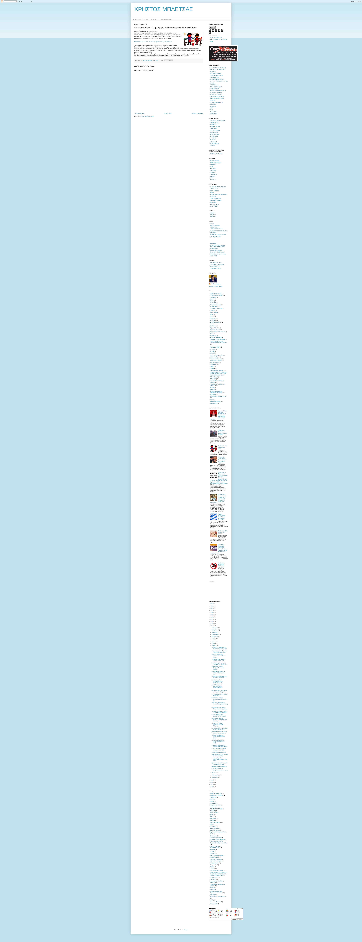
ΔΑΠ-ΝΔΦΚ (213, 326)
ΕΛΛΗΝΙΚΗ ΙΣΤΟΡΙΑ (215, 236)
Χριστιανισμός (213, 403)
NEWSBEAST (213, 174)
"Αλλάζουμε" (213, 297)
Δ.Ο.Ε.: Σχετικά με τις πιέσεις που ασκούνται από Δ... (219, 749)
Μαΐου (213, 643)
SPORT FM (213, 217)
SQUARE (212, 145)
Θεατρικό (212, 353)
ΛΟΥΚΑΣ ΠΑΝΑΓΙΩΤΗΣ (216, 361)
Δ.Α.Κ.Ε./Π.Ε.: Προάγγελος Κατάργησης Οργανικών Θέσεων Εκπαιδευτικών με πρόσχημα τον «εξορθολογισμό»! (219, 549)
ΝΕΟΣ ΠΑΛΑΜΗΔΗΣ (215, 198)
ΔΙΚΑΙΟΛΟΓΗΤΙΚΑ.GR (215, 162)
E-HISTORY (213, 233)
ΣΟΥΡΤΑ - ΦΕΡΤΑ (214, 204)
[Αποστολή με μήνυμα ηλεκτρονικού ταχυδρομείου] (165, 60)
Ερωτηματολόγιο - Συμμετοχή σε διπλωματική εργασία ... (219, 691)
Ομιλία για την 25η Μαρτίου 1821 (222, 531)
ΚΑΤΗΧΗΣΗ (213, 243)
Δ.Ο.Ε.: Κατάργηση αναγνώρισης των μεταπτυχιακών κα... (217, 686)
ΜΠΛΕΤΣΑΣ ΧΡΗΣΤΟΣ (216, 37)
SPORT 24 (213, 215)
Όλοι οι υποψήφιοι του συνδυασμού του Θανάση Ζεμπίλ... (219, 656)
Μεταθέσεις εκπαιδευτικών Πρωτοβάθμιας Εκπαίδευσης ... (220, 704)
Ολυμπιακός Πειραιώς (215, 200)
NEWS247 (213, 172)
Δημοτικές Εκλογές (215, 329)
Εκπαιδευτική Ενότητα (216, 337)
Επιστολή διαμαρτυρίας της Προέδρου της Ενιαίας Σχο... (219, 663)
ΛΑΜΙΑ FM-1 (213, 164)
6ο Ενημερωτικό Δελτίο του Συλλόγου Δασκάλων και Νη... (218, 673)
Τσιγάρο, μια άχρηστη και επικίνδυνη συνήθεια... (221, 565)
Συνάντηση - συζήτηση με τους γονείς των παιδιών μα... (219, 677)
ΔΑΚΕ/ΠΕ (212, 320)
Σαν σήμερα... (213, 202)
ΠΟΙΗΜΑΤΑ (213, 379)
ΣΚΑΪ (211, 166)
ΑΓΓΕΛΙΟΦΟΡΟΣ (214, 160)
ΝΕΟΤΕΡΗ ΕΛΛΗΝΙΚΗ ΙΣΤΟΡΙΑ (218, 234)
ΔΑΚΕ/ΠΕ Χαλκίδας (215, 322)
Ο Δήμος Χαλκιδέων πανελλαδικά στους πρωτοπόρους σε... (217, 681)
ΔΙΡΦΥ (212, 192)
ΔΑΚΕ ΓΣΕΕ (213, 318)
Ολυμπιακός (213, 364)
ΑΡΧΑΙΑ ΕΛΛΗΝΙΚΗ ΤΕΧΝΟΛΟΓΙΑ (215, 226)
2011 (212, 784)
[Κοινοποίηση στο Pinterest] (172, 60)
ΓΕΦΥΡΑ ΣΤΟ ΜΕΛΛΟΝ (216, 308)
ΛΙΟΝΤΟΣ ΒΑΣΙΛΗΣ (215, 266)
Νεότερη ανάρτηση (139, 113)
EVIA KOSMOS (214, 136)
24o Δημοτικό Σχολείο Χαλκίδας (218, 67)
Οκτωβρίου (215, 632)
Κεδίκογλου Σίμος (214, 357)
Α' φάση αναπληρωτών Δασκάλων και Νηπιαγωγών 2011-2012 (221, 517)
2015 (212, 623)
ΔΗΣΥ (211, 333)
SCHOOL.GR (213, 113)
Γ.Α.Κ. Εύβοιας (214, 188)
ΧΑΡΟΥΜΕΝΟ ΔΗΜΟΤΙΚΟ (217, 98)
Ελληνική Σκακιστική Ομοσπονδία (218, 194)
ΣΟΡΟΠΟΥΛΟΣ (214, 132)
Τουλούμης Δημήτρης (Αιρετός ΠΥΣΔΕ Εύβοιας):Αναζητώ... (219, 712)
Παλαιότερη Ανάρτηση (197, 113)
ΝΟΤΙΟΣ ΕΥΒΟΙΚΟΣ (215, 130)
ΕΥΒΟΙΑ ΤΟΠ (213, 124)
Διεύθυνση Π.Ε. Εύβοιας (216, 153)
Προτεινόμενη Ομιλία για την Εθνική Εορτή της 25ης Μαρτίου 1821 (222, 459)
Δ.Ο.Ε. (211, 41)
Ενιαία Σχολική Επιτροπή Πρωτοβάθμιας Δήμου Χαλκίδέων (218, 342)
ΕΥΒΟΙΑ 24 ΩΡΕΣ (214, 122)
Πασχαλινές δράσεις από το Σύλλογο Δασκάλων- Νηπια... (220, 746)
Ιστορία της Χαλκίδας (150, 19)
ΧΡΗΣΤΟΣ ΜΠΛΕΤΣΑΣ (163, 9)
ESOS (211, 108)
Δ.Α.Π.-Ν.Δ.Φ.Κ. (214, 312)
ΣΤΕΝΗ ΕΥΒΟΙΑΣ (214, 134)
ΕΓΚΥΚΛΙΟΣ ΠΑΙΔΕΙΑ (215, 73)
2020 (212, 612)
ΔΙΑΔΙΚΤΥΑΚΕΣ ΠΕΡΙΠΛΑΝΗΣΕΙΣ (218, 231)
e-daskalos (213, 104)
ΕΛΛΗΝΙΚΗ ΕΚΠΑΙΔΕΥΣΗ (217, 79)
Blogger (186, 929)
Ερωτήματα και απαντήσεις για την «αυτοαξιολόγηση (219, 763)
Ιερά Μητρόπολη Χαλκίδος (217, 355)
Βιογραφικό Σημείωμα (165, 19)
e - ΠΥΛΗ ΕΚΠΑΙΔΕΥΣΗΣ (216, 102)
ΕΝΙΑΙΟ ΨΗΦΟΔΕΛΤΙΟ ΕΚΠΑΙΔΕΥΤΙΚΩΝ (216, 346)
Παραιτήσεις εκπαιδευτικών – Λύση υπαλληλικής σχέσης (219, 708)
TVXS (211, 178)
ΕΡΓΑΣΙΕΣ (212, 349)
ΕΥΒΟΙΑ (212, 351)
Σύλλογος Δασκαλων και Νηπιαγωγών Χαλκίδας (216, 392)
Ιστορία (212, 223)
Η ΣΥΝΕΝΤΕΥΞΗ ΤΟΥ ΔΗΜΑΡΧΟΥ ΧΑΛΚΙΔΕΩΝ (219, 715)
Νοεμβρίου (215, 630)
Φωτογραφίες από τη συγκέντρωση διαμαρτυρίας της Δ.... (219, 759)
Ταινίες (212, 399)
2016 (212, 621)
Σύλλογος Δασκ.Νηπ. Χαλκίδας (218, 90)
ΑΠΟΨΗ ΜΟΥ (213, 306)
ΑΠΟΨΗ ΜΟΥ (216, 293)
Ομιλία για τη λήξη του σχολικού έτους (222, 447)
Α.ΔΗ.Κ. (212, 299)
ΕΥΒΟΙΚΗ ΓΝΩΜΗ (215, 126)
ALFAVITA (212, 100)
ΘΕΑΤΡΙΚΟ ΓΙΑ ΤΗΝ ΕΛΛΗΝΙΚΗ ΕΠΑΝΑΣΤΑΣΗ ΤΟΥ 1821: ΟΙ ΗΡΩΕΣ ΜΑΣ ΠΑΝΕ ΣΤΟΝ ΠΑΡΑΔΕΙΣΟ (218, 498)
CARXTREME (213, 206)
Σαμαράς (212, 387)
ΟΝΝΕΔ (212, 366)
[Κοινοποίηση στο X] (168, 60)
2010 (212, 786)
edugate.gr (213, 106)
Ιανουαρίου (215, 777)
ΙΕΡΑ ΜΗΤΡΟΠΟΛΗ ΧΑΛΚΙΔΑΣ (218, 254)
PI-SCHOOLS (213, 112)
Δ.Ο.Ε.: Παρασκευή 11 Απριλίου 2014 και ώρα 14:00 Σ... (220, 729)
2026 (212, 603)
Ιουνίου (214, 641)
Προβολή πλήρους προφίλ (215, 286)
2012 (212, 782)
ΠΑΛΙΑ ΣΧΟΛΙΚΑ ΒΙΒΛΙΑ (216, 87)
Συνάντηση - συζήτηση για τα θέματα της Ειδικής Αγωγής (219, 648)
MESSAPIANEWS (214, 143)
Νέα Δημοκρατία (216, 295)
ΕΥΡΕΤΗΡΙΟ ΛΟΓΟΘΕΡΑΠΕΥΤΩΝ (219, 81)
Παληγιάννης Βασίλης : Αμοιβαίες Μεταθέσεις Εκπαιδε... (218, 668)
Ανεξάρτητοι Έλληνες (215, 304)
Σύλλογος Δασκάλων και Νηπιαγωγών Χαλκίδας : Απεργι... (218, 737)
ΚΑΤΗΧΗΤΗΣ (213, 256)
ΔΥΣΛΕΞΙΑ (213, 71)
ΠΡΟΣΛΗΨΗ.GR (214, 89)
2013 (212, 780)
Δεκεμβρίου (215, 628)
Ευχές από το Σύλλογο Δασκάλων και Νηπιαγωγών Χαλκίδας (219, 720)
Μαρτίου (214, 772)
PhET (211, 110)
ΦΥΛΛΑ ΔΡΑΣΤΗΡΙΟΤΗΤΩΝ (217, 96)
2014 (212, 626)
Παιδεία (212, 368)
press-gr (212, 176)
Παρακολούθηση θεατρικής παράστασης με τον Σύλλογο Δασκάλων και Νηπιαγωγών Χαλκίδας (218, 415)
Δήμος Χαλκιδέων (214, 190)
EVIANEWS (213, 138)
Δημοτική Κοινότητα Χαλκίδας (217, 331)
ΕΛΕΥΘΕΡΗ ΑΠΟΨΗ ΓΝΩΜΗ (217, 120)
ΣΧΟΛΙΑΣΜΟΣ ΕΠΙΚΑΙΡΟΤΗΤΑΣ (218, 396)
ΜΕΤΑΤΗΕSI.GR (214, 85)
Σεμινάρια (212, 389)
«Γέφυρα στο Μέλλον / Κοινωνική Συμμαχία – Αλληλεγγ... (218, 725)
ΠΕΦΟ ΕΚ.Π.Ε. (214, 377)
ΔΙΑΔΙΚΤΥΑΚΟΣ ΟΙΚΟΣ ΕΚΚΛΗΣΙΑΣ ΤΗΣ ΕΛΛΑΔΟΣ (217, 251)
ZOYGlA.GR (213, 180)
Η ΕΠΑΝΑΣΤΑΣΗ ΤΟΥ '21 (216, 229)
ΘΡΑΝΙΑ (212, 83)
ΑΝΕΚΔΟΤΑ (213, 303)
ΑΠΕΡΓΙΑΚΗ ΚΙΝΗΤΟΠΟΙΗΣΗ (219, 766)
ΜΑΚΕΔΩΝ (213, 196)
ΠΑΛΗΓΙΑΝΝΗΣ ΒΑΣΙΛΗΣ (216, 370)
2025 (212, 606)
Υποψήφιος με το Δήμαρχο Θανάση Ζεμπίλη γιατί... (218, 660)
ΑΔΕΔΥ (212, 301)
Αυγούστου (215, 636)
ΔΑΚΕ (211, 316)
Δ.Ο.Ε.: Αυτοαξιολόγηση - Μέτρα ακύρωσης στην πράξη (218, 742)
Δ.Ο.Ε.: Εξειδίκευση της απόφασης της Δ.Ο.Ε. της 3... (220, 769)
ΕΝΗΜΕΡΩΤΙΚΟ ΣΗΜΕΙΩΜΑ (217, 339)
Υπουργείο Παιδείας (215, 401)
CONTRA (212, 213)
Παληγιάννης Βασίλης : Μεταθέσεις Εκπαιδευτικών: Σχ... (219, 699)
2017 (212, 619)
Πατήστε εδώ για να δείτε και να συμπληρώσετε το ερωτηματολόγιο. (153, 41)
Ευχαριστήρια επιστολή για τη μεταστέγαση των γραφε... (219, 732)
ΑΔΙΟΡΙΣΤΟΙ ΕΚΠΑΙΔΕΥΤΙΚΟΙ (217, 69)
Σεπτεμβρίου (215, 634)
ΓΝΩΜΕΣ (212, 310)
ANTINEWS (213, 168)
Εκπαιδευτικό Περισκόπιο (216, 75)
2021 (212, 610)
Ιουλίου (214, 639)
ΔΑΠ (211, 324)
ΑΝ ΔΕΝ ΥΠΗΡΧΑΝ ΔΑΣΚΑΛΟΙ (218, 187)
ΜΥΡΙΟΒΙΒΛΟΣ (214, 248)
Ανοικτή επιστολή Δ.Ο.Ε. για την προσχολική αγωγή (220, 755)
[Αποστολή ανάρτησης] (161, 60)
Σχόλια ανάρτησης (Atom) (147, 116)
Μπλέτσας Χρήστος (216, 284)
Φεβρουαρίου (215, 775)
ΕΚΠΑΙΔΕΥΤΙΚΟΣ (214, 77)
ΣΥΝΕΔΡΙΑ (213, 394)
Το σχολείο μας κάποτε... (216, 92)
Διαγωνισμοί (213, 335)
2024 (212, 608)
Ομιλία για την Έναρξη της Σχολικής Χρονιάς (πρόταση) (222, 432)
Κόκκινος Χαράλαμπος (216, 359)
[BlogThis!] (166, 60)
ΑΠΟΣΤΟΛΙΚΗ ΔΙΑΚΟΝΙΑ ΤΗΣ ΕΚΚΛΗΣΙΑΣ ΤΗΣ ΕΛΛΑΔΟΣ (217, 246)
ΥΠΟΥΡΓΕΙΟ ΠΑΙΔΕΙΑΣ (216, 94)
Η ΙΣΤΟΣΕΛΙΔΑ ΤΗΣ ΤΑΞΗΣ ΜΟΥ (218, 39)
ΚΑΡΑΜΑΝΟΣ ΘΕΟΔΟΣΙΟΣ (217, 264)
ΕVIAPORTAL (213, 128)
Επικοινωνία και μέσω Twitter (219, 752)
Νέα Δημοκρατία (214, 362)
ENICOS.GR (213, 170)
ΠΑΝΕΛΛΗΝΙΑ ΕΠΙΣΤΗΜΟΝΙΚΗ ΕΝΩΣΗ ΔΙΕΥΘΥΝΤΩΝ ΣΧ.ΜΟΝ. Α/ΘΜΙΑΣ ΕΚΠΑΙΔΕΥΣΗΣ (218, 374)
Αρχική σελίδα (137, 19)
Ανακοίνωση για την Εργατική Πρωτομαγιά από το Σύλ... (219, 651)
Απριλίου (214, 645)
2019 (212, 614)
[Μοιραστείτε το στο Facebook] (170, 60)
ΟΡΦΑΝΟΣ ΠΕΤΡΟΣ (215, 268)
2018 (212, 617)
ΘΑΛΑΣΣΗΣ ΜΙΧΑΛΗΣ (215, 263)
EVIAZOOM (213, 140)
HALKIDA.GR (213, 142)
